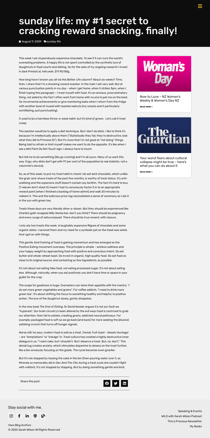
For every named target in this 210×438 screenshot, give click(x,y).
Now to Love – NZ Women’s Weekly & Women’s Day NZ (160, 98)
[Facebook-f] (19, 416)
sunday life (54, 41)
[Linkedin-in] (27, 416)
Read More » (146, 107)
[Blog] (43, 416)
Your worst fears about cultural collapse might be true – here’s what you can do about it (163, 162)
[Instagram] (11, 416)
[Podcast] (35, 416)
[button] (106, 383)
